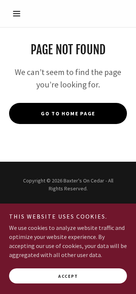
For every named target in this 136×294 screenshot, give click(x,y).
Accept (68, 276)
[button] (18, 13)
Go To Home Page (68, 113)
